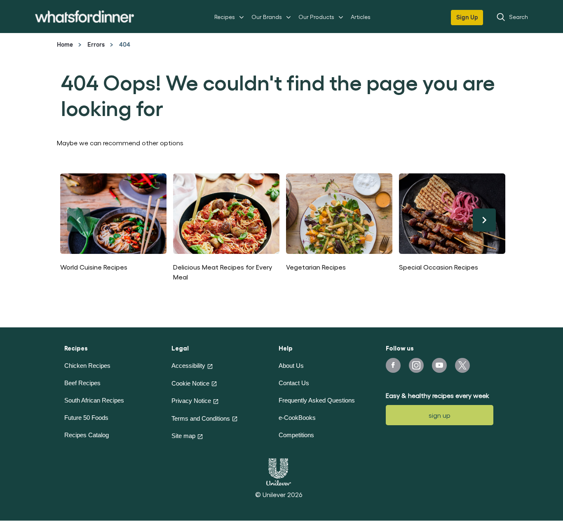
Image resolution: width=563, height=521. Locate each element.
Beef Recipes (82, 382)
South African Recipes (94, 400)
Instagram (416, 365)
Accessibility (188, 365)
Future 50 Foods (86, 417)
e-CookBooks (297, 417)
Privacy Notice (191, 400)
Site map (183, 435)
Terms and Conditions (200, 418)
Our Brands (266, 16)
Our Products (316, 16)
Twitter (462, 365)
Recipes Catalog (86, 434)
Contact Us (294, 382)
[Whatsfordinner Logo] (84, 16)
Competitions (296, 434)
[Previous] (78, 220)
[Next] (484, 220)
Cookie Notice (190, 383)
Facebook (393, 365)
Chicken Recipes (87, 365)
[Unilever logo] (278, 470)
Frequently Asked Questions (317, 400)
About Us (291, 365)
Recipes (224, 16)
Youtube (439, 365)
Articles (361, 16)
